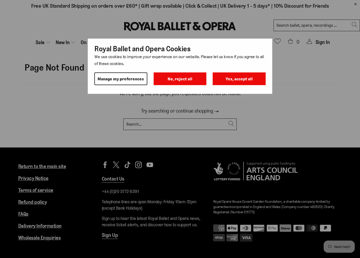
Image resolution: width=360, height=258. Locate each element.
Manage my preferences (121, 78)
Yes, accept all (239, 78)
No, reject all (180, 78)
